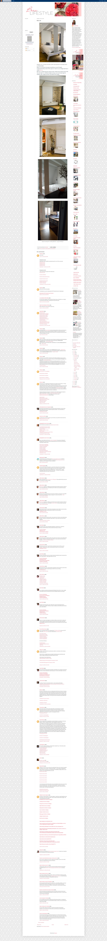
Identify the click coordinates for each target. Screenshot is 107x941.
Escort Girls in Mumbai (43, 324)
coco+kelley (75, 103)
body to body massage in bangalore (46, 881)
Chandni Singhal (42, 465)
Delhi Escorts (42, 486)
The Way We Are (76, 133)
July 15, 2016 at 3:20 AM (44, 353)
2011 (74, 382)
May (75, 373)
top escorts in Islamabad (44, 450)
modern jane (75, 182)
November (76, 356)
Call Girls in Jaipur (43, 401)
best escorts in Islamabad (44, 444)
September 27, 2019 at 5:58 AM (45, 474)
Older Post (66, 924)
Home (53, 924)
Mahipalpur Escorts (43, 511)
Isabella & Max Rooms (77, 282)
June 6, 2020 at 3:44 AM (44, 504)
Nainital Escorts (42, 684)
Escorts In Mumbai (43, 274)
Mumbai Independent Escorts (44, 276)
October (75, 358)
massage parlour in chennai (55, 875)
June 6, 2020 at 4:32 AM (44, 512)
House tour (76, 362)
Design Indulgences (76, 94)
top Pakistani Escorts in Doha (44, 433)
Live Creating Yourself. (77, 197)
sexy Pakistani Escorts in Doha (45, 426)
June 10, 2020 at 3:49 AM (44, 541)
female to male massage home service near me (54, 867)
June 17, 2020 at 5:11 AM (44, 584)
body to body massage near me (54, 851)
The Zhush (75, 84)
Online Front (42, 649)
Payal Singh (42, 525)
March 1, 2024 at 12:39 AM (44, 894)
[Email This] (50, 247)
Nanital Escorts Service (49, 684)
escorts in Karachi (43, 447)
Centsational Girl (76, 86)
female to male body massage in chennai (47, 889)
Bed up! (79, 290)
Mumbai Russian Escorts (44, 789)
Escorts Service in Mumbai (44, 313)
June (75, 372)
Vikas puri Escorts (43, 753)
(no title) (79, 322)
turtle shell (74, 345)
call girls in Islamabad (43, 446)
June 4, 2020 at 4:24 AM (44, 497)
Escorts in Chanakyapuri (44, 735)
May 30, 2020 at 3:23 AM (44, 481)
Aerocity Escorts (43, 569)
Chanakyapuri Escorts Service (45, 739)
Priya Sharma (42, 574)
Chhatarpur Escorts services (44, 698)
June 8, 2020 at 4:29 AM (44, 521)
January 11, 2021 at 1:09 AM (44, 741)
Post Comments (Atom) (45, 926)
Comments (28, 50)
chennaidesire (42, 744)
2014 (74, 352)
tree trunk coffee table (76, 342)
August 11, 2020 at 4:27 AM (44, 625)
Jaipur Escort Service (43, 400)
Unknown (41, 253)
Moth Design (75, 96)
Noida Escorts (42, 623)
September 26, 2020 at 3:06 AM (45, 646)
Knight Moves (75, 249)
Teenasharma (42, 707)
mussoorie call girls (43, 582)
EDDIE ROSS (75, 274)
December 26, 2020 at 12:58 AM (45, 704)
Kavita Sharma (42, 507)
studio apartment (48, 248)
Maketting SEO (42, 457)
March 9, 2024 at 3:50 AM (44, 910)
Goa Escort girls (42, 473)
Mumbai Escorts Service (44, 316)
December (76, 355)
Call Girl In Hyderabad (43, 637)
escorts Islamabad (43, 449)
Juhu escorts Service (49, 341)
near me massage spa (43, 913)
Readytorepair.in (42, 642)
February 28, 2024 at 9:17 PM (44, 886)
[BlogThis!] (51, 247)
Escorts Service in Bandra (44, 314)
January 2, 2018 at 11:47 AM (44, 403)
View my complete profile (76, 47)
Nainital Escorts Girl (46, 685)
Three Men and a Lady (77, 265)
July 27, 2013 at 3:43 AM (44, 256)
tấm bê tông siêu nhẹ (59, 459)
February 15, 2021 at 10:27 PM (45, 762)
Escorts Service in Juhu (43, 315)
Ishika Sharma (42, 485)
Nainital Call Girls (57, 684)
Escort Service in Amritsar (44, 375)
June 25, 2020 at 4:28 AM (44, 614)
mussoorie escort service (44, 583)
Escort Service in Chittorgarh (51, 479)
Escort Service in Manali (44, 373)
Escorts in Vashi (55, 351)
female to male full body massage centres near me (48, 858)
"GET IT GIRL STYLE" (77, 284)
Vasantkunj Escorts (43, 749)
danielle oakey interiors (77, 205)
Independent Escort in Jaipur (44, 399)
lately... (75, 370)
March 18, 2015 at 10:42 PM (44, 301)
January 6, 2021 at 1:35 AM (44, 716)
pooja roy (41, 689)
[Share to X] (53, 247)
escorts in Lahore (42, 448)
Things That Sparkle (76, 247)
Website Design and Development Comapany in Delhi (49, 660)
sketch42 (75, 149)
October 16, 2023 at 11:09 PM (44, 854)
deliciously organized (77, 142)
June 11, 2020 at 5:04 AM (44, 571)
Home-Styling (75, 118)
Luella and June (76, 272)
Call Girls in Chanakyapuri (44, 737)
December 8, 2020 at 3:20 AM (45, 686)
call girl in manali (42, 760)
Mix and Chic (75, 92)
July (75, 359)
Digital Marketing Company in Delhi (46, 658)
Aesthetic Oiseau (76, 126)
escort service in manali (43, 761)
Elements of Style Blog (77, 82)
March (75, 376)
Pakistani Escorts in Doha (54, 424)
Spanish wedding (77, 365)
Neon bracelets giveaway (79, 312)
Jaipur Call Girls (42, 402)
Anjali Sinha (42, 311)
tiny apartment (53, 248)
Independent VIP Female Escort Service (47, 293)
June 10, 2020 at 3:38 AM (44, 533)
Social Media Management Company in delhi (47, 662)
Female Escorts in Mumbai (44, 318)
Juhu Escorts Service (43, 317)
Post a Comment (41, 922)
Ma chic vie (75, 228)
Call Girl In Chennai (43, 636)
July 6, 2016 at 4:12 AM (43, 334)
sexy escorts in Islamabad (44, 445)
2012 (74, 381)
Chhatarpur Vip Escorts (43, 700)
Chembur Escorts (42, 365)
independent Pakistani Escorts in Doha (46, 432)
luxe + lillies (75, 214)
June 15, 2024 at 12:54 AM (44, 920)
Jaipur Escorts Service (60, 387)
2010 (74, 384)
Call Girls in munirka (43, 751)
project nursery (76, 363)
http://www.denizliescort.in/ (44, 395)
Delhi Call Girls (45, 495)
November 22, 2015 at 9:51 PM (45, 325)
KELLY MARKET (76, 277)
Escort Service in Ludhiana (44, 377)
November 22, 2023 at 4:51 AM (45, 870)
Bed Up (41, 70)
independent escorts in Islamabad (45, 451)
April (75, 375)
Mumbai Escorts (42, 262)
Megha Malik (42, 766)
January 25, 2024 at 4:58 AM (44, 878)
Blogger (55, 933)
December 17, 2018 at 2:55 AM (45, 434)
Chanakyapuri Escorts (43, 733)
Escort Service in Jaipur (43, 398)
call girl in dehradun (43, 581)
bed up (41, 248)
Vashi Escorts (63, 349)
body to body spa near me (44, 865)
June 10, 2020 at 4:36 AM (44, 550)
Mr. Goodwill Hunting (76, 175)
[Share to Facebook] (54, 247)
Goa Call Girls (47, 330)
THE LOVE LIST (76, 212)
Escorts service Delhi (43, 771)
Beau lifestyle (75, 25)
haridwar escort (42, 575)
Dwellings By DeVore (77, 135)
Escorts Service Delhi (43, 773)
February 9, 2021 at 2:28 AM (44, 754)
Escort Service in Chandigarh (44, 371)
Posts (27, 48)
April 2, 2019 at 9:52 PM (44, 462)
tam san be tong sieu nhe (56, 458)
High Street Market (76, 167)
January (75, 379)
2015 (74, 351)
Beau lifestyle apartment (79, 301)
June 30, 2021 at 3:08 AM (44, 791)
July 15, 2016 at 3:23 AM (44, 366)
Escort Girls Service (43, 629)
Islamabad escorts (43, 452)
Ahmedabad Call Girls (43, 411)
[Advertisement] (28, 71)
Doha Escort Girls (43, 416)
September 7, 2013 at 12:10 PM (45, 266)
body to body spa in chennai (44, 906)
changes (74, 332)
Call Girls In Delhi (57, 630)
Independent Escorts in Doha (44, 418)
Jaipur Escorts (42, 397)
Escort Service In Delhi (43, 634)
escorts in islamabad (53, 440)
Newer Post (39, 924)
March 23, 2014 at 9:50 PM (44, 294)
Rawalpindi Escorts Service (44, 423)
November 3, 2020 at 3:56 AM (45, 677)
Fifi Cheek (75, 158)
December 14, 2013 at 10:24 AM (45, 284)
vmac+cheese (75, 109)
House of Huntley (76, 221)
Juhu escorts (44, 343)
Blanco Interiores (76, 111)
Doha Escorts (42, 431)
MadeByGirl (75, 151)
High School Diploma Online (44, 305)
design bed (43, 248)
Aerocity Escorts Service (44, 750)
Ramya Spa (42, 849)
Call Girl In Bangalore (43, 638)
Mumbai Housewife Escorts (44, 790)
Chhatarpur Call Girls (43, 702)
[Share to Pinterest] (55, 247)
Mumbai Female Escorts (44, 278)
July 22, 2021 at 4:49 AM (44, 846)
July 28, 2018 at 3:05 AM (44, 420)
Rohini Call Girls (42, 752)
